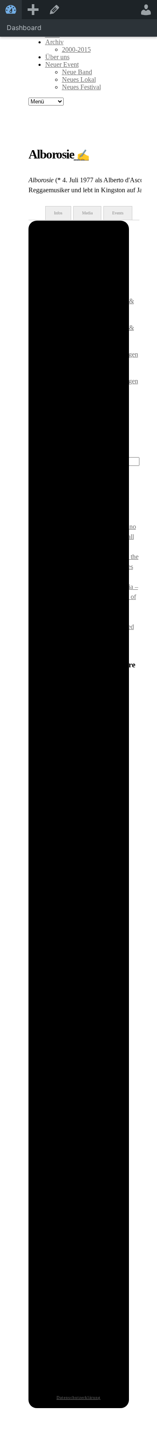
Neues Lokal (79, 79)
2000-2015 (76, 49)
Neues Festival (81, 87)
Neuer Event (62, 64)
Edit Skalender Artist (54, 9)
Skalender (11, 9)
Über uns (57, 56)
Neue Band (77, 71)
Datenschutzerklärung (78, 1397)
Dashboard (24, 27)
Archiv (54, 41)
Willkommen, (146, 9)
